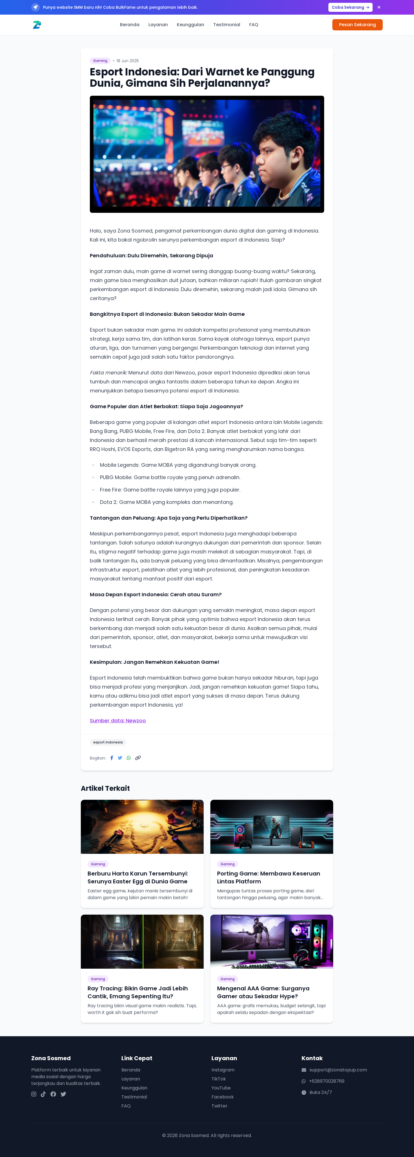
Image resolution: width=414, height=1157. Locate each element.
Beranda (129, 24)
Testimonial (226, 24)
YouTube (221, 1088)
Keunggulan (190, 24)
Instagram (223, 1070)
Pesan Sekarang (357, 24)
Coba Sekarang (348, 7)
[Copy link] (138, 758)
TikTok (219, 1079)
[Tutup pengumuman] (379, 7)
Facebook (223, 1097)
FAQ (253, 24)
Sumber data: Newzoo (118, 720)
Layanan (158, 24)
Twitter (220, 1106)
